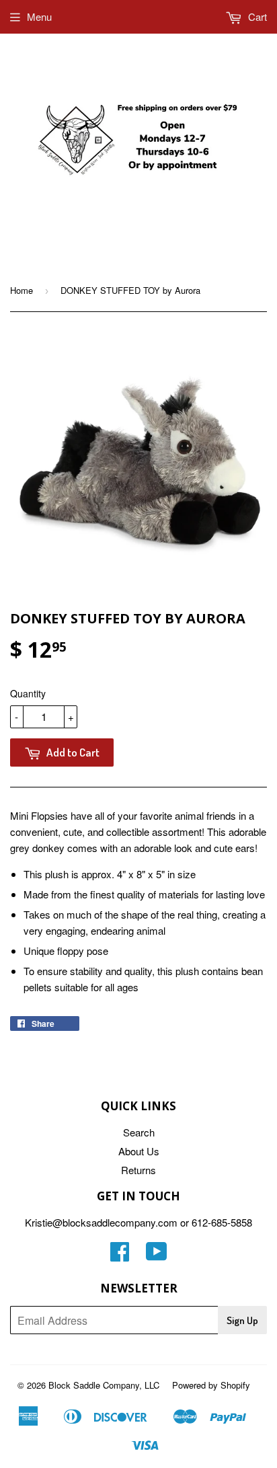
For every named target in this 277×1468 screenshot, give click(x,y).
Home (21, 290)
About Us (138, 1151)
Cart (256, 16)
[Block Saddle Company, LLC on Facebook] (120, 1255)
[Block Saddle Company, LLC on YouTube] (156, 1255)
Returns (138, 1170)
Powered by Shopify (211, 1385)
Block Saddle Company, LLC (103, 1385)
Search (139, 1132)
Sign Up (242, 1320)
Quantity (28, 693)
